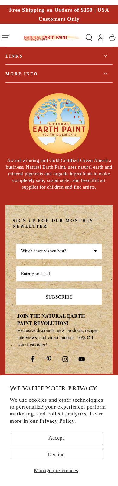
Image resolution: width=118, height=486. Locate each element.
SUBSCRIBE (59, 296)
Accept (56, 438)
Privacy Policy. (58, 421)
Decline (56, 454)
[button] (89, 38)
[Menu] (5, 38)
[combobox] (59, 251)
